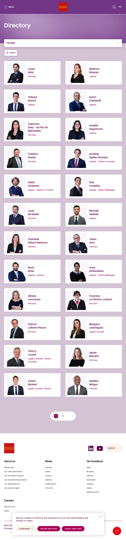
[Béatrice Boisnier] (93, 73)
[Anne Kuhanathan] (93, 271)
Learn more (24, 529)
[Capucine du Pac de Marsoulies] (32, 129)
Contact (111, 448)
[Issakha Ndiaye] (93, 385)
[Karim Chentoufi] (93, 101)
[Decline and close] (100, 516)
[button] (114, 7)
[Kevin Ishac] (32, 271)
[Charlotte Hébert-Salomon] (32, 243)
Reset (13, 53)
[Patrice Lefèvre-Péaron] (32, 328)
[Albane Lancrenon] (32, 300)
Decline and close (48, 529)
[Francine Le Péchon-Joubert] (93, 300)
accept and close (73, 529)
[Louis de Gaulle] (32, 214)
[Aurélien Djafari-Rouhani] (93, 158)
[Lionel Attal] (32, 73)
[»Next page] (72, 416)
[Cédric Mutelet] (32, 385)
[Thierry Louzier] (32, 356)
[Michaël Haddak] (93, 214)
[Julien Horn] (93, 243)
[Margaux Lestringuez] (93, 328)
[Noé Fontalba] (93, 186)
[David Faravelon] (32, 186)
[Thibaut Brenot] (32, 101)
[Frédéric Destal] (32, 158)
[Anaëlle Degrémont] (93, 129)
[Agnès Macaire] (93, 356)
